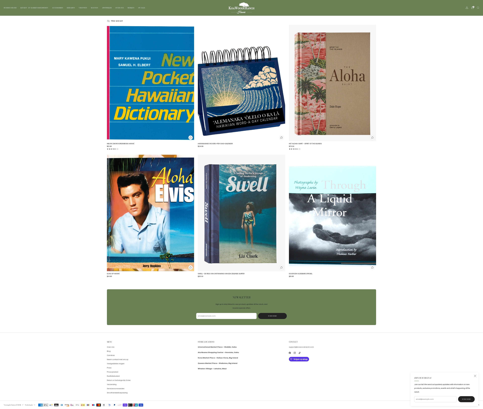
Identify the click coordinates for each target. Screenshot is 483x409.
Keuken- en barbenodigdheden (34, 8)
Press (109, 368)
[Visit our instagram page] (294, 352)
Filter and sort (117, 21)
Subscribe (466, 399)
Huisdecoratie (10, 8)
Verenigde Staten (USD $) (12, 405)
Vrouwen (83, 8)
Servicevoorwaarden (115, 388)
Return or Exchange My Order (119, 380)
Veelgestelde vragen (115, 363)
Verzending (111, 384)
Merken (131, 8)
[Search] (478, 7)
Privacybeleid (112, 372)
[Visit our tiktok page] (299, 352)
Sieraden (71, 8)
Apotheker (107, 8)
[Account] (467, 7)
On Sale (141, 8)
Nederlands (29, 405)
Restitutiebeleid (113, 376)
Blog (109, 351)
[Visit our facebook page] (289, 352)
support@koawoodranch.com (301, 347)
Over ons (119, 8)
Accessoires (57, 8)
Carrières (111, 355)
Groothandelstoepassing (117, 393)
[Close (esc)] (475, 375)
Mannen (94, 8)
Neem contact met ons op (117, 359)
